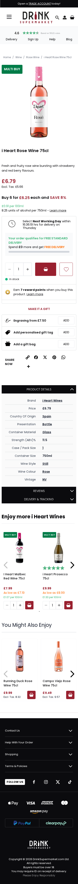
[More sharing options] (28, 366)
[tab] (38, 611)
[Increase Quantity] (28, 269)
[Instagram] (46, 782)
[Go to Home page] (36, 17)
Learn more (58, 210)
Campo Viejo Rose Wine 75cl (57, 683)
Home (7, 57)
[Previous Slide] (6, 565)
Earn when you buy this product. (43, 292)
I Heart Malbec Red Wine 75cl (15, 576)
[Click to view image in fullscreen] (39, 102)
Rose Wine (32, 57)
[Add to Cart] (45, 269)
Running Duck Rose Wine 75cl (18, 683)
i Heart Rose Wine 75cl (58, 57)
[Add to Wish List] (66, 269)
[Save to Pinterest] (54, 357)
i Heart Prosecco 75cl (55, 576)
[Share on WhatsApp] (63, 357)
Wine (18, 57)
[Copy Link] (28, 357)
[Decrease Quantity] (9, 269)
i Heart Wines (52, 400)
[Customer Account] (64, 17)
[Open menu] (9, 17)
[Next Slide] (72, 565)
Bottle (47, 424)
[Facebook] (34, 782)
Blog (69, 39)
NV (44, 479)
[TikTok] (70, 782)
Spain (46, 416)
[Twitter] (58, 782)
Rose (46, 472)
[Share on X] (45, 357)
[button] (39, 32)
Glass (46, 432)
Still (45, 464)
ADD (66, 320)
